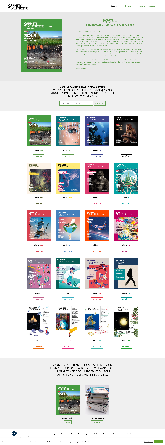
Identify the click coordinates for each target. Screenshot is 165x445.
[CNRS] (14, 433)
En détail (39, 156)
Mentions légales (84, 434)
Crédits (129, 434)
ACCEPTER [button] (158, 442)
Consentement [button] (118, 434)
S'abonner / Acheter (146, 6)
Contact (64, 434)
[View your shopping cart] (130, 6)
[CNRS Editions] (14, 438)
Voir (68, 422)
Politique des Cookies (101, 434)
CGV (72, 434)
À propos (114, 6)
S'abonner (97, 422)
